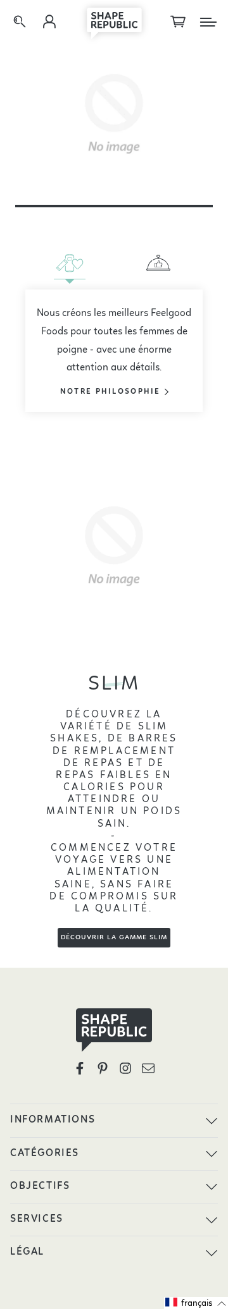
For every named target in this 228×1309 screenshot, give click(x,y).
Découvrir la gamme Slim (114, 937)
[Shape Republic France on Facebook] (79, 1068)
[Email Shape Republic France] (148, 1068)
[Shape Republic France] (114, 22)
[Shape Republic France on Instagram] (125, 1068)
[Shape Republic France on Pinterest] (102, 1068)
